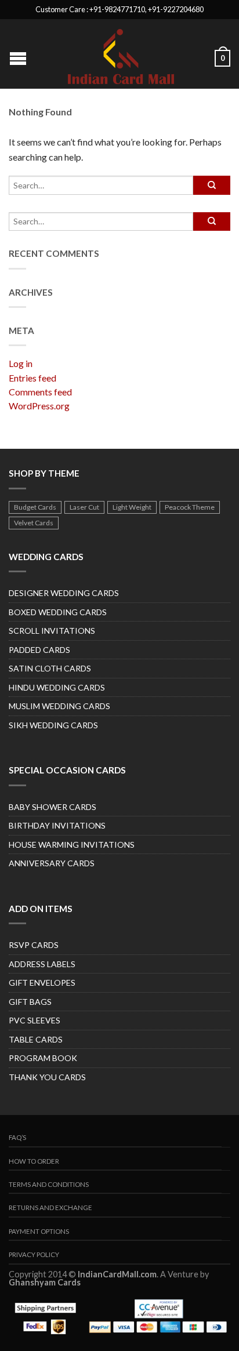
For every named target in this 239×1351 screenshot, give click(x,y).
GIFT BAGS (30, 1002)
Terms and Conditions (49, 1184)
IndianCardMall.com (117, 1274)
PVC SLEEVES (34, 1020)
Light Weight (132, 507)
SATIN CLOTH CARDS (50, 668)
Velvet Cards (33, 522)
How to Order (34, 1161)
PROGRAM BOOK (43, 1058)
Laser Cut (84, 507)
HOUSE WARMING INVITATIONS (72, 844)
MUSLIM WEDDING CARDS (59, 706)
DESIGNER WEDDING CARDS (64, 593)
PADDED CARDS (39, 650)
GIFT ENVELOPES (42, 982)
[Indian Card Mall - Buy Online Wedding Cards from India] (121, 53)
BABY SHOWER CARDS (52, 807)
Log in (20, 363)
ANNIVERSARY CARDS (52, 863)
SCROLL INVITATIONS (52, 630)
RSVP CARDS (34, 945)
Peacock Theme (190, 507)
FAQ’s (17, 1137)
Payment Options (39, 1231)
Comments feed (40, 391)
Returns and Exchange (50, 1207)
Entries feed (32, 377)
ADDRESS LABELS (42, 964)
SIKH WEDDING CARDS (53, 725)
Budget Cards (35, 507)
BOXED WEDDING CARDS (58, 612)
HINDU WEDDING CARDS (57, 687)
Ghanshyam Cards (45, 1282)
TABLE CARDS (36, 1039)
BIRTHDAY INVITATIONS (57, 825)
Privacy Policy (34, 1254)
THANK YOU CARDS (47, 1077)
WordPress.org (39, 405)
